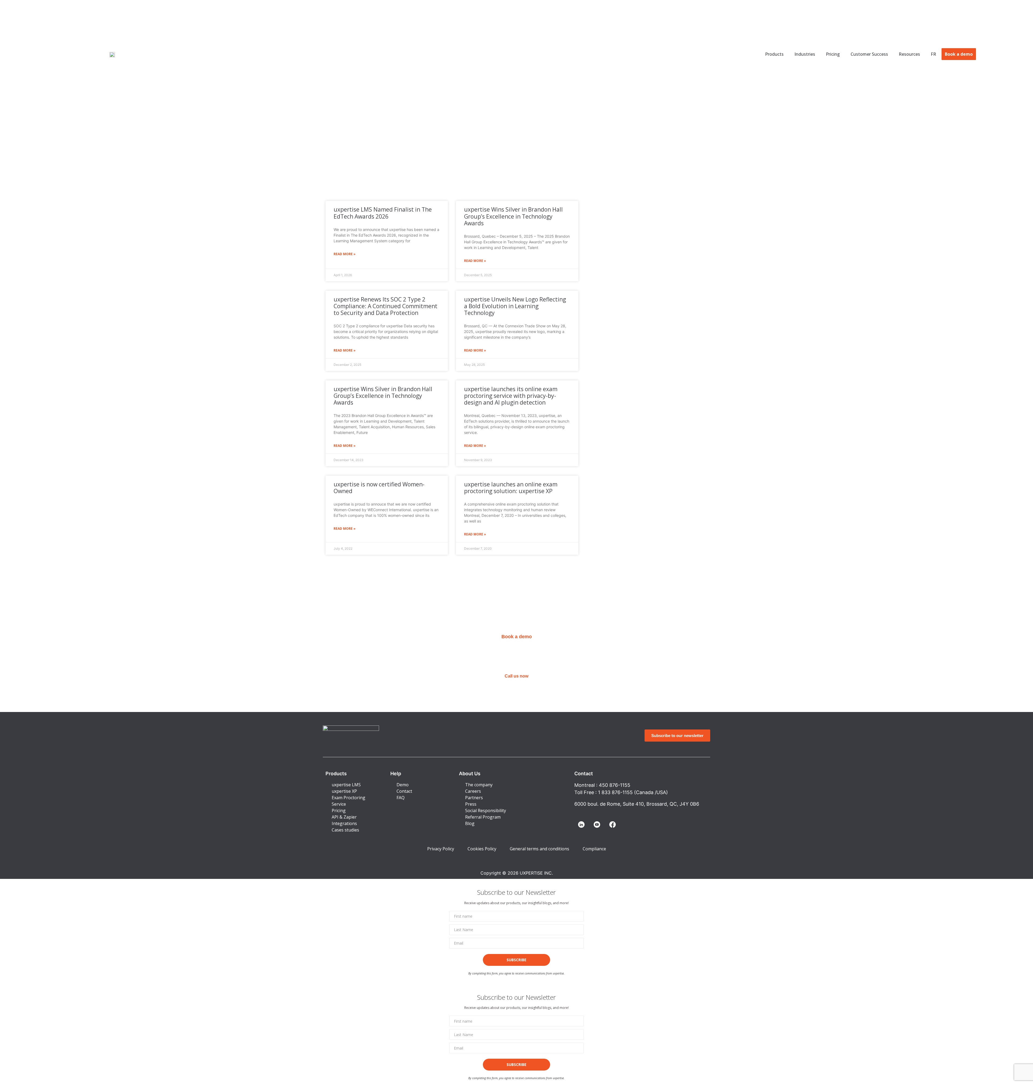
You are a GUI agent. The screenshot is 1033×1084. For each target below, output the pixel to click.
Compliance (594, 849)
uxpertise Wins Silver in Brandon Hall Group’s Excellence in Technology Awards (513, 216)
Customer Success (869, 54)
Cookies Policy (482, 849)
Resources (909, 54)
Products (774, 54)
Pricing (833, 54)
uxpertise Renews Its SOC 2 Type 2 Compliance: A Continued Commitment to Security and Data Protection (385, 306)
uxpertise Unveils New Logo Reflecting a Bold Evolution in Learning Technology (515, 306)
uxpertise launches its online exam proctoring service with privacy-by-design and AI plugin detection (510, 395)
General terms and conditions (539, 849)
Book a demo (959, 54)
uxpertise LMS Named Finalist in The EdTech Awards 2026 (383, 213)
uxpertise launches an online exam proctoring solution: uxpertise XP (510, 487)
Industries (804, 54)
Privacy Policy (440, 849)
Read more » (345, 254)
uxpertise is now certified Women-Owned (379, 487)
